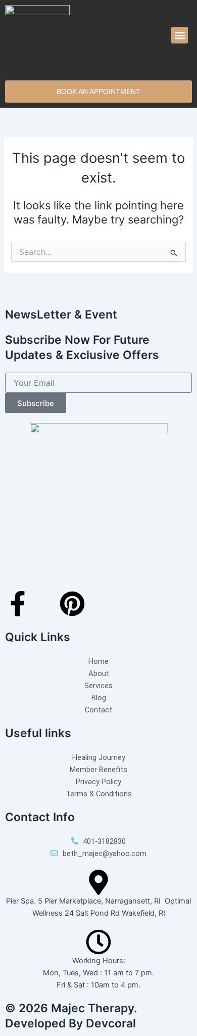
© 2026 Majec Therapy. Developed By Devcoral (71, 1015)
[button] (179, 35)
